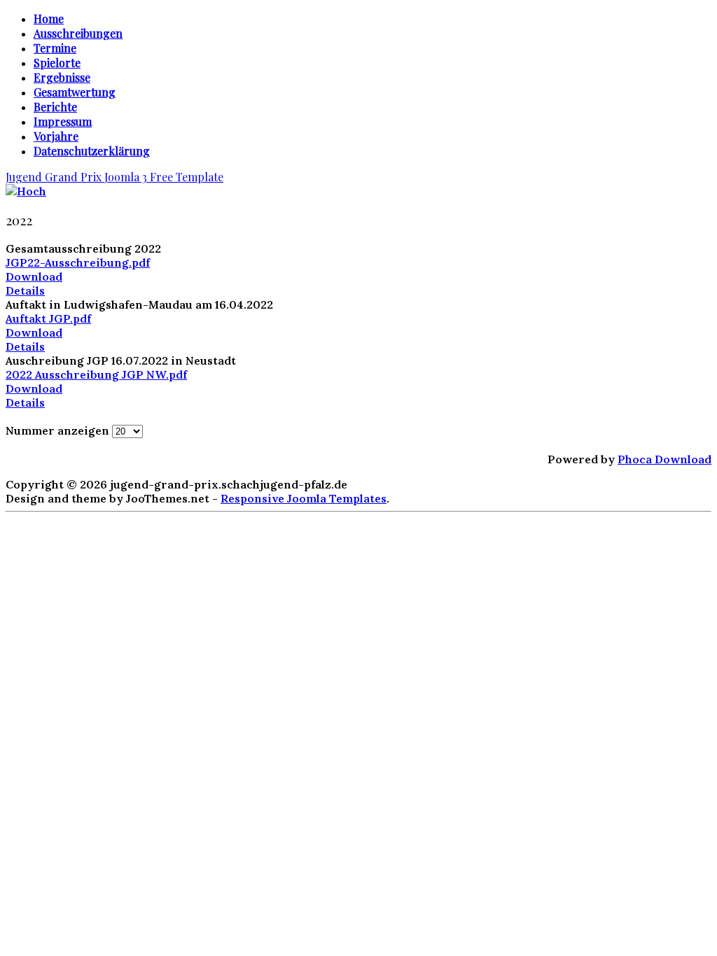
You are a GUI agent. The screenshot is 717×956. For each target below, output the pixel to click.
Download (34, 276)
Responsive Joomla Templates (304, 498)
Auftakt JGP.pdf (48, 318)
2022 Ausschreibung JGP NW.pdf (96, 374)
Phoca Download (664, 459)
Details (25, 290)
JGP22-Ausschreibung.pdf (78, 262)
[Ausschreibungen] (26, 191)
